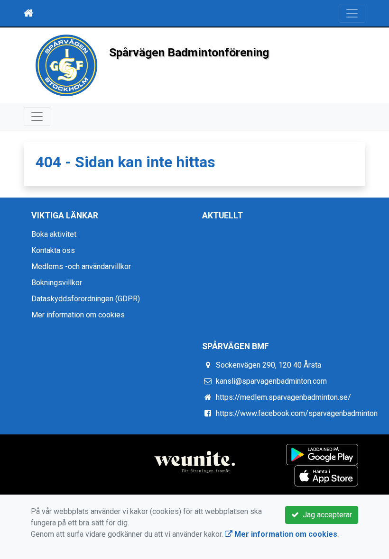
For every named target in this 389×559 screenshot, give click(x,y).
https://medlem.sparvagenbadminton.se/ (283, 397)
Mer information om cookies (78, 314)
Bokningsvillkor (56, 282)
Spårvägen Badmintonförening (189, 52)
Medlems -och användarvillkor (81, 266)
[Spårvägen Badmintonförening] (66, 64)
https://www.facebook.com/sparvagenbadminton (297, 413)
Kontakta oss (53, 250)
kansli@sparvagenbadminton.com (271, 381)
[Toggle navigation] (352, 13)
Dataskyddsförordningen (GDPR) (85, 298)
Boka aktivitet (53, 234)
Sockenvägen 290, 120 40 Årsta (268, 365)
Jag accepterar (325, 514)
